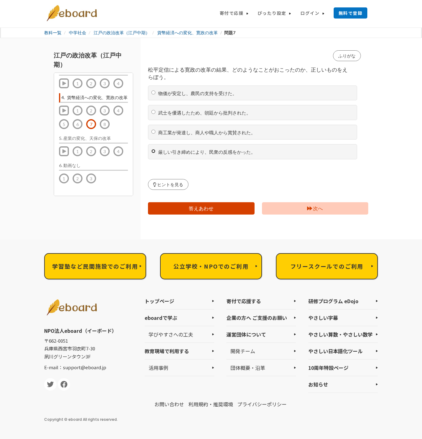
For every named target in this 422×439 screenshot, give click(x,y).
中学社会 (77, 32)
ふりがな (347, 55)
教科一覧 (52, 32)
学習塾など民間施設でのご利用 (95, 266)
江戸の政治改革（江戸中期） (122, 32)
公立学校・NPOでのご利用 (210, 266)
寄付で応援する (243, 301)
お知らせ (318, 384)
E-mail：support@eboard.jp (75, 367)
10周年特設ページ (328, 367)
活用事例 (158, 367)
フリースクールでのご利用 (327, 266)
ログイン (309, 13)
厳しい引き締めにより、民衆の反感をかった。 (205, 152)
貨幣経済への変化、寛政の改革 (187, 32)
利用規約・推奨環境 (210, 404)
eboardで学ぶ (161, 317)
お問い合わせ (169, 404)
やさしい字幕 (323, 317)
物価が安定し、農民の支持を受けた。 (196, 93)
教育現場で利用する (167, 351)
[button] (168, 184)
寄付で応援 (231, 13)
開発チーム (242, 351)
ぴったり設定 (272, 13)
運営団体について (246, 334)
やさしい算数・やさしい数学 (340, 334)
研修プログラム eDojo (333, 301)
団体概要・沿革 (247, 367)
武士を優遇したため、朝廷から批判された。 (203, 112)
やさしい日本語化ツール (335, 351)
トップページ (159, 301)
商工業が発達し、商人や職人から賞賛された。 (205, 132)
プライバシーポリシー (262, 404)
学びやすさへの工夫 (171, 334)
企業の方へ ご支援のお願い (256, 317)
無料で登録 (350, 13)
